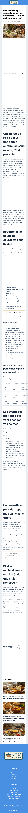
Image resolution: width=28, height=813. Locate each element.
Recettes (14, 778)
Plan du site (14, 792)
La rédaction (14, 790)
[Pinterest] (16, 810)
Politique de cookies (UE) (13, 796)
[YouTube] (18, 810)
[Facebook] (9, 810)
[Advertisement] (14, 55)
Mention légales (14, 798)
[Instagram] (14, 810)
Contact (14, 788)
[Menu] (2, 2)
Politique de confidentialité (14, 794)
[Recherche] (25, 2)
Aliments (13, 774)
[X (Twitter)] (11, 810)
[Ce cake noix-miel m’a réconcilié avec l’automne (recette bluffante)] (14, 688)
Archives (13, 776)
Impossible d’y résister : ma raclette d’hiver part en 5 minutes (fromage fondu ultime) (13, 740)
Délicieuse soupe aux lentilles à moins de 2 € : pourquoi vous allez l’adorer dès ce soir (13, 718)
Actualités (14, 772)
